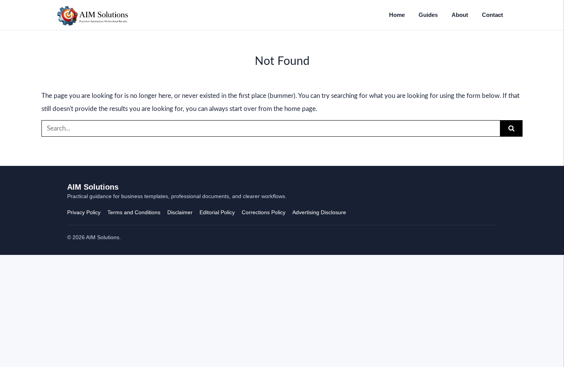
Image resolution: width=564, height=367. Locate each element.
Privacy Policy (84, 212)
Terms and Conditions (133, 212)
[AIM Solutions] (93, 14)
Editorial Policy (217, 212)
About (460, 15)
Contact (492, 15)
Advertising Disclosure (319, 212)
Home (397, 15)
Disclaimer (180, 212)
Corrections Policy (263, 212)
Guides (428, 15)
